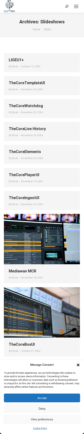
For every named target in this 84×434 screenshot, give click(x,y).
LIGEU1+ (16, 60)
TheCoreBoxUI (22, 344)
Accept (42, 398)
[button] (78, 365)
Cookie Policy (40, 428)
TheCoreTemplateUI (27, 82)
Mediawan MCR (22, 271)
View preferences (42, 419)
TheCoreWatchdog (26, 105)
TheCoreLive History (27, 128)
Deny (42, 408)
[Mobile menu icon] (76, 6)
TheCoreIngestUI (24, 197)
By (13, 66)
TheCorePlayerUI (24, 174)
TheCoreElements (25, 151)
